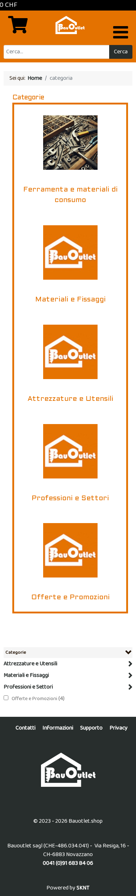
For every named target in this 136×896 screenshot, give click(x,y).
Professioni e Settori (28, 686)
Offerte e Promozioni (35, 698)
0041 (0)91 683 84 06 (68, 863)
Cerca (121, 51)
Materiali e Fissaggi (26, 675)
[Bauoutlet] (68, 770)
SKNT (83, 887)
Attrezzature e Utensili (30, 663)
